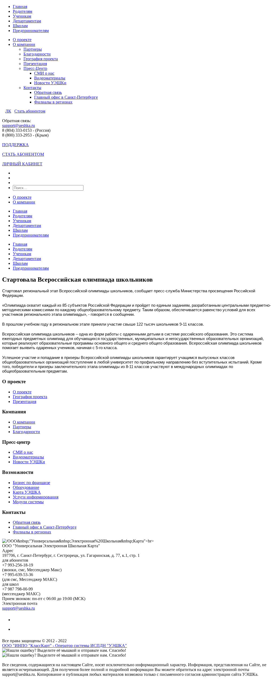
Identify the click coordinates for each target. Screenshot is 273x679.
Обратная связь (48, 92)
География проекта (40, 59)
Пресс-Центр (35, 68)
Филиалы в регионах (53, 102)
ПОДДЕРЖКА (15, 144)
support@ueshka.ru (18, 125)
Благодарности (37, 54)
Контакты (32, 87)
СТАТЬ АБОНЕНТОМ (23, 154)
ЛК (8, 111)
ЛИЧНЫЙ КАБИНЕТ (22, 164)
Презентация (35, 63)
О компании (24, 44)
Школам (20, 25)
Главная (20, 6)
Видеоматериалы (49, 78)
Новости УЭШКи (50, 83)
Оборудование (26, 487)
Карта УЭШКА (27, 492)
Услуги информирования (35, 497)
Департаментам (27, 21)
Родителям (22, 11)
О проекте (22, 39)
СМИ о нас (44, 73)
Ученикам (22, 16)
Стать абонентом (29, 111)
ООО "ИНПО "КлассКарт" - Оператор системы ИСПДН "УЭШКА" (64, 645)
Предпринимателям (31, 30)
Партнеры (32, 49)
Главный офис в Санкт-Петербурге (66, 97)
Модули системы (28, 502)
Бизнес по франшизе (31, 482)
